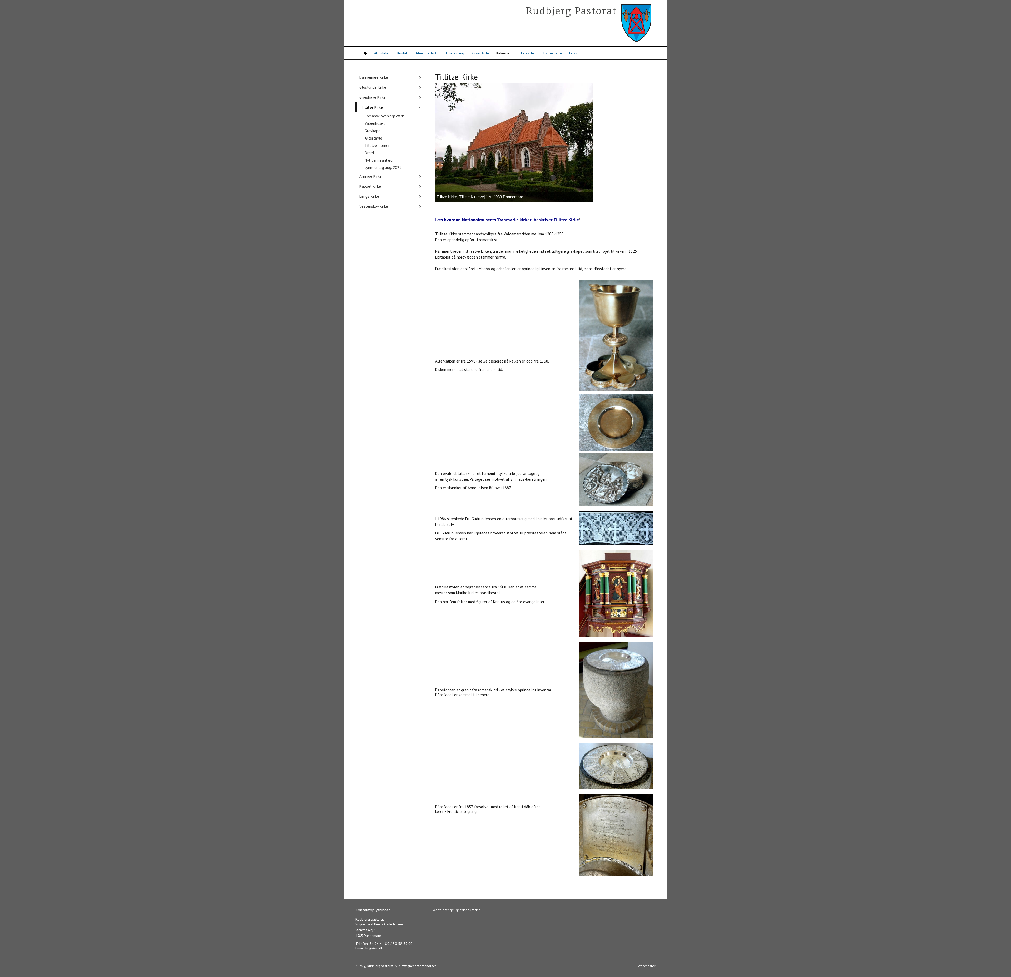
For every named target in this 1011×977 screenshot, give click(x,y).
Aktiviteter (382, 53)
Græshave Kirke (372, 97)
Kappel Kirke (370, 186)
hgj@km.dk (374, 948)
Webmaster (647, 966)
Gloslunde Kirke (372, 87)
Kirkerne (502, 53)
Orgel (369, 152)
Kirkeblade (525, 53)
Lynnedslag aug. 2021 (383, 167)
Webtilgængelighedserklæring (457, 909)
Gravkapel (373, 130)
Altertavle (373, 138)
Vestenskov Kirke (373, 206)
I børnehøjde (551, 53)
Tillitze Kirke (372, 107)
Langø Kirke (369, 196)
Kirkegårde (480, 53)
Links (573, 53)
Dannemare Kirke (373, 77)
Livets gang (455, 53)
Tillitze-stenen (377, 145)
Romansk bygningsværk (384, 115)
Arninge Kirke (370, 176)
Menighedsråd (427, 53)
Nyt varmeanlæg (379, 160)
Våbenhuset (375, 123)
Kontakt (403, 53)
